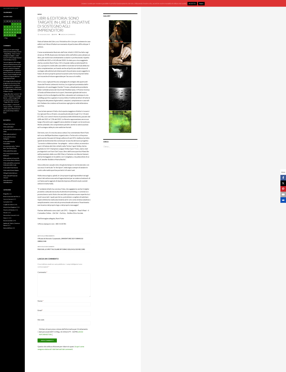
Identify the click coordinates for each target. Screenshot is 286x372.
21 (10, 32)
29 (12, 35)
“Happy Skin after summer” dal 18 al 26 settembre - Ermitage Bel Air (12, 96)
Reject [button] (201, 3)
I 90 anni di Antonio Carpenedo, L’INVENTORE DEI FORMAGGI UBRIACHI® (60, 238)
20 (7, 32)
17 (17, 29)
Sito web (41, 320)
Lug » (19, 38)
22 (12, 32)
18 (20, 29)
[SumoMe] (283, 200)
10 (17, 27)
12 (4, 29)
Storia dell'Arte (7, 228)
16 (15, 29)
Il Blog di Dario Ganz (9, 124)
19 (4, 32)
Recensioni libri (8, 220)
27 (7, 35)
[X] (283, 183)
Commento (42, 272)
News (40, 14)
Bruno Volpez (7, 104)
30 (15, 35)
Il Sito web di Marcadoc (10, 151)
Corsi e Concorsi (8, 199)
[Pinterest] (283, 189)
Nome (40, 301)
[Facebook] (283, 177)
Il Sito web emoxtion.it (9, 134)
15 (12, 29)
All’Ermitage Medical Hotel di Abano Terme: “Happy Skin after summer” (11, 100)
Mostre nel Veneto (9, 210)
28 (10, 35)
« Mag (5, 38)
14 (10, 29)
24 (17, 32)
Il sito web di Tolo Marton (10, 168)
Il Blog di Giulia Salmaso (10, 173)
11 (20, 27)
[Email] (283, 194)
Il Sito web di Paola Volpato (11, 170)
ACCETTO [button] (192, 3)
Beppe (55, 34)
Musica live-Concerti (9, 215)
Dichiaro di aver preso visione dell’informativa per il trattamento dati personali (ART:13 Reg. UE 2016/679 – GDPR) (63, 331)
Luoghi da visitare (8, 204)
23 (15, 32)
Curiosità (6, 202)
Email (40, 310)
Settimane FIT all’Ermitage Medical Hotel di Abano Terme (12, 58)
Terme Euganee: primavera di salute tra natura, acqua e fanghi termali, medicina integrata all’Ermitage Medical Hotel (12, 74)
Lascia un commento (68, 34)
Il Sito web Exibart (8, 127)
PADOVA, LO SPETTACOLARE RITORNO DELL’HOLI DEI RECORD (61, 248)
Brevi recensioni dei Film (10, 196)
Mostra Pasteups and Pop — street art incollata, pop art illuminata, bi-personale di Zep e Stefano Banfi (12, 109)
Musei (5, 212)
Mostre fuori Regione (9, 207)
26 (4, 35)
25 (20, 32)
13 (7, 29)
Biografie (6, 194)
